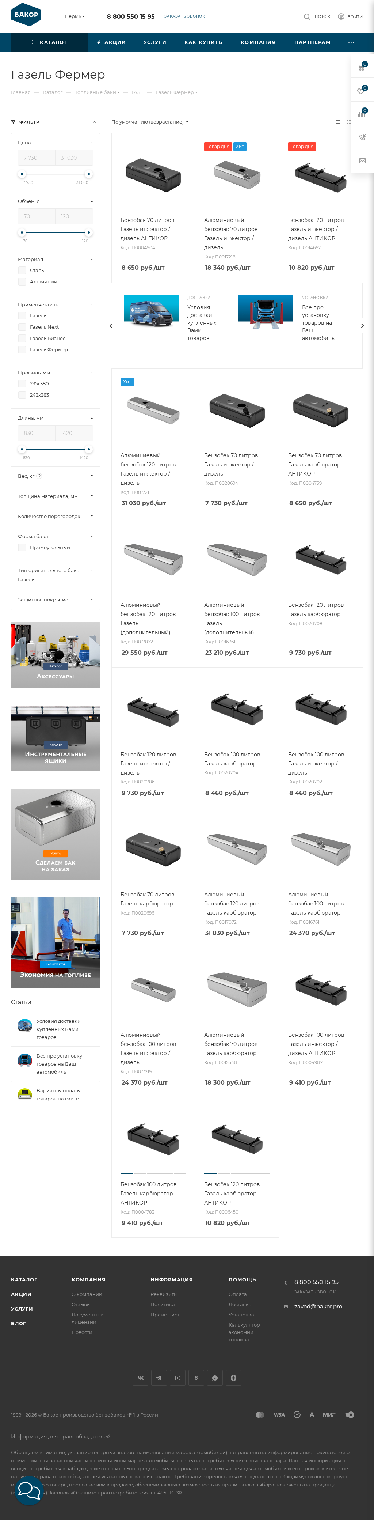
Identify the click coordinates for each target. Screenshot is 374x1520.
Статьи (21, 1002)
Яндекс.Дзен (233, 1378)
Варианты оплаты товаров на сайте (59, 1094)
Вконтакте (140, 1378)
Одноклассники (196, 1378)
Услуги (22, 1309)
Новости (82, 1332)
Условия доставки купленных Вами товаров (201, 322)
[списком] (349, 122)
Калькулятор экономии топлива (244, 1332)
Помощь (242, 1279)
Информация (171, 1279)
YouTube (178, 1378)
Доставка (240, 1304)
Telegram (159, 1378)
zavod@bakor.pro (318, 1306)
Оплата (238, 1294)
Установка (241, 1314)
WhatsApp (215, 1378)
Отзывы (81, 1304)
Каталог (24, 1279)
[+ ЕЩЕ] (351, 42)
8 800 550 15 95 (131, 16)
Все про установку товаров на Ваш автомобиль (318, 322)
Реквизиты (164, 1294)
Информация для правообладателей (61, 1436)
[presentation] (111, 325)
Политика (162, 1304)
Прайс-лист (164, 1314)
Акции (21, 1294)
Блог (18, 1323)
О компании (87, 1294)
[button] (29, 1490)
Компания (89, 1279)
